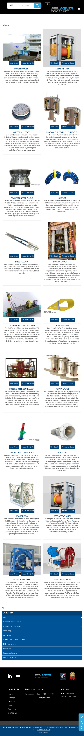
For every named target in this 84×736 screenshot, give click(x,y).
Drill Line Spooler (62, 580)
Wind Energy (7, 631)
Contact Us (12, 713)
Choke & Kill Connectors (22, 453)
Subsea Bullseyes (21, 132)
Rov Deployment (21, 69)
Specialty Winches (62, 516)
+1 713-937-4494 (47, 694)
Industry (11, 706)
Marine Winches (62, 69)
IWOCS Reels (22, 516)
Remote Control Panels (22, 198)
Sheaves (62, 198)
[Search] (37, 5)
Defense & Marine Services (12, 622)
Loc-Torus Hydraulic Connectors (62, 132)
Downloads (29, 694)
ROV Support (7, 635)
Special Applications (10, 653)
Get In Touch (81, 722)
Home (10, 694)
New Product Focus (10, 657)
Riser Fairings (62, 326)
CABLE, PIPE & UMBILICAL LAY (14, 640)
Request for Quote (27, 63)
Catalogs (11, 698)
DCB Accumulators (62, 262)
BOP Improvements (9, 644)
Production (7, 648)
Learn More (63, 282)
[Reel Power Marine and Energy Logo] (62, 9)
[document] (42, 731)
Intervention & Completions (12, 626)
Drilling (5, 617)
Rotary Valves (62, 389)
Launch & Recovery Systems (22, 326)
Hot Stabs (62, 453)
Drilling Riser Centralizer (21, 389)
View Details (14, 63)
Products (11, 702)
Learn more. (47, 729)
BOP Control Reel (21, 580)
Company (12, 709)
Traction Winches (72, 521)
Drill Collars (21, 262)
